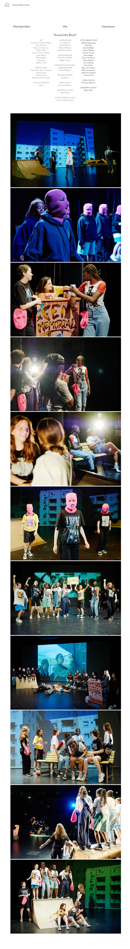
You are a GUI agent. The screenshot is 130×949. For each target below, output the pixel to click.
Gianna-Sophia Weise (21, 5)
